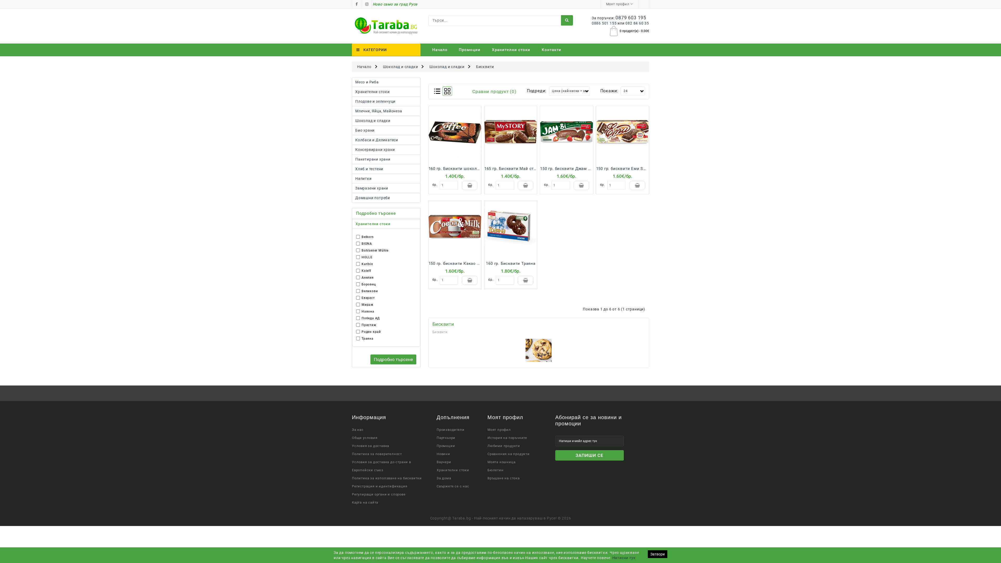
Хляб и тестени (369, 169)
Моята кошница (501, 462)
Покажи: (609, 90)
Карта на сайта (365, 502)
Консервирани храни (375, 150)
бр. (434, 185)
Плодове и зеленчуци (375, 101)
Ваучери (444, 462)
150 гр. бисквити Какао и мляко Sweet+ (469, 263)
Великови (370, 291)
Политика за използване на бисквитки (387, 478)
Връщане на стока (503, 478)
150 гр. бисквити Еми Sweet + (626, 168)
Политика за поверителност (377, 454)
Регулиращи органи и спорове (379, 494)
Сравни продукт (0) (494, 91)
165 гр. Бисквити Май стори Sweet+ (520, 168)
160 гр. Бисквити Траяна (510, 263)
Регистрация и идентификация (379, 486)
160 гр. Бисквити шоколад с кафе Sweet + (471, 168)
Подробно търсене (393, 359)
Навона (368, 311)
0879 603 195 (630, 17)
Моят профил (499, 430)
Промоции (469, 49)
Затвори (657, 554)
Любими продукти (503, 446)
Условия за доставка (370, 446)
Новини (443, 454)
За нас (358, 430)
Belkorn (368, 237)
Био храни (365, 130)
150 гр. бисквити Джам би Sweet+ (574, 168)
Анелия (368, 277)
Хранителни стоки (372, 92)
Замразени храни (371, 188)
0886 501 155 (604, 23)
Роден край (371, 332)
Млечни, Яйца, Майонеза (378, 111)
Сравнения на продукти (508, 454)
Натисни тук (624, 558)
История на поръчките (507, 438)
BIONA (367, 244)
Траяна (368, 338)
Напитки (363, 178)
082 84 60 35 (637, 23)
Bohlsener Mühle (375, 250)
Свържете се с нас (453, 486)
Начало (440, 49)
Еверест (368, 298)
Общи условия (364, 438)
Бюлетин (495, 470)
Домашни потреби (372, 198)
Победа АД (371, 318)
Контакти (551, 49)
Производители (450, 430)
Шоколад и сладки (400, 67)
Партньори (446, 438)
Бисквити (485, 67)
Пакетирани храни (372, 159)
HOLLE (367, 257)
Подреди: (536, 90)
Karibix (367, 264)
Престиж (369, 325)
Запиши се (589, 455)
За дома (444, 478)
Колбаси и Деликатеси (376, 140)
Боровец (369, 284)
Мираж (368, 305)
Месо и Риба (367, 82)
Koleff (366, 271)
